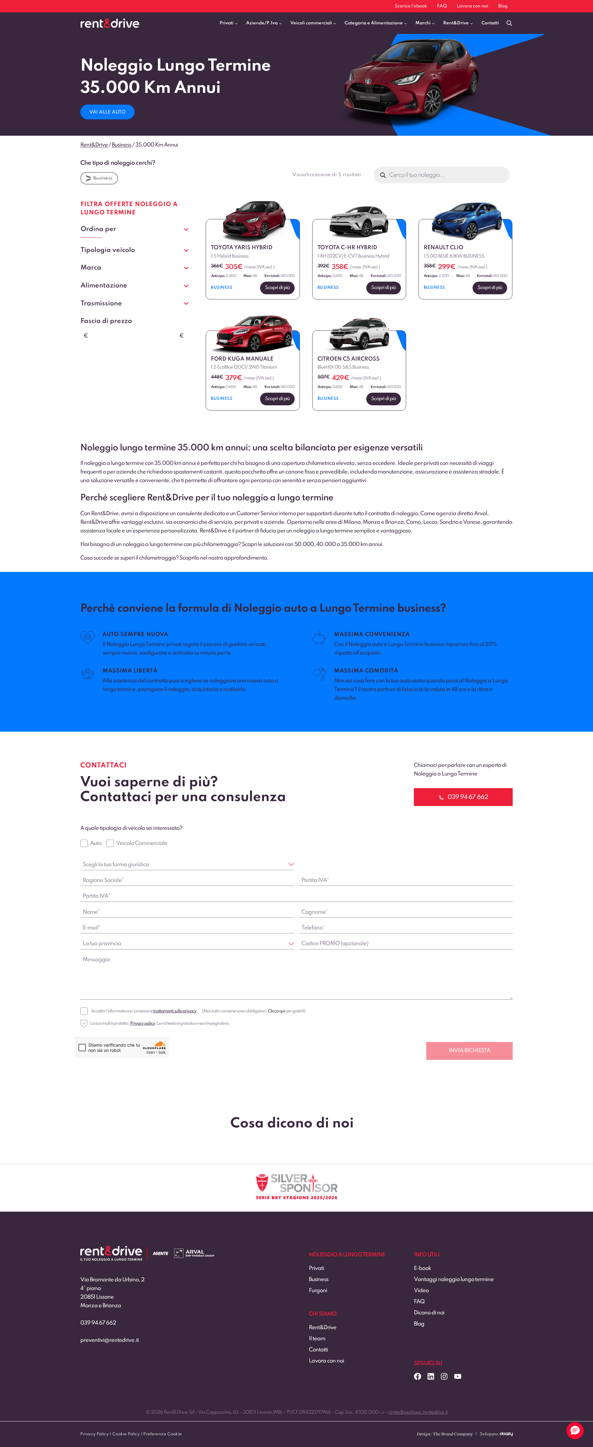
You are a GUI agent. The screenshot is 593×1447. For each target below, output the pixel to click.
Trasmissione (101, 303)
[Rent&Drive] (111, 1250)
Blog (502, 6)
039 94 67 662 (98, 1323)
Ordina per (98, 229)
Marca (91, 267)
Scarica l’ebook (411, 6)
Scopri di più (277, 287)
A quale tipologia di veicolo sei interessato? (131, 828)
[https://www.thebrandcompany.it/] (445, 1436)
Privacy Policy (94, 1434)
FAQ (442, 6)
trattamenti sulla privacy (174, 1011)
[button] (575, 1430)
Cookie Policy (126, 1434)
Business (102, 178)
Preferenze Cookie (162, 1434)
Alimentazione (104, 285)
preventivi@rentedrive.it (109, 1340)
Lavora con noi (472, 6)
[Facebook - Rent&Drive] (417, 1376)
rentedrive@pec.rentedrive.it (418, 1412)
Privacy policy (142, 1023)
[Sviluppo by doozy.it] (506, 1436)
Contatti (490, 23)
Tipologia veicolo (108, 250)
